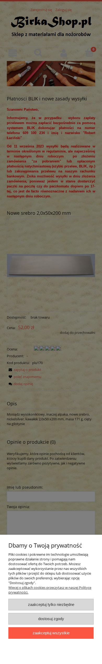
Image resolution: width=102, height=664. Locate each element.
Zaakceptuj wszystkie (51, 633)
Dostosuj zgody (51, 618)
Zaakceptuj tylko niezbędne (51, 604)
